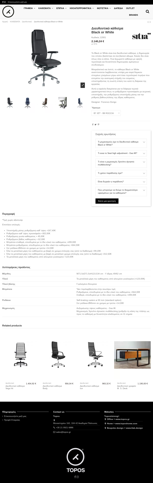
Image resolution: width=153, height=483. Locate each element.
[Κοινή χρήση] (92, 124)
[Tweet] (96, 124)
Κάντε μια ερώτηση (107, 201)
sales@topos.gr (63, 432)
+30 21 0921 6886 (64, 427)
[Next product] (150, 22)
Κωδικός (95, 37)
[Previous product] (148, 22)
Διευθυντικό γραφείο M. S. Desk (126, 387)
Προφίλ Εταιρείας (12, 420)
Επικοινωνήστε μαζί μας (17, 2)
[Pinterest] (98, 124)
